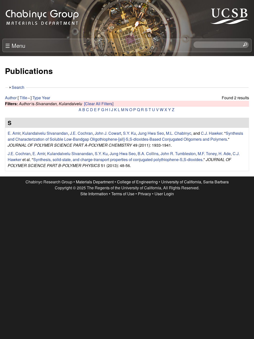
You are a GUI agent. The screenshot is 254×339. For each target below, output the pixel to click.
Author (11, 98)
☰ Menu (15, 45)
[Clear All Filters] (98, 103)
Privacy (144, 194)
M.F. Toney (207, 153)
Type (36, 98)
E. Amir (14, 133)
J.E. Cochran (81, 133)
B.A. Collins (148, 153)
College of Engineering (137, 182)
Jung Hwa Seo (151, 133)
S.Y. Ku (129, 133)
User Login (164, 194)
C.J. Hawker (211, 133)
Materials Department (95, 182)
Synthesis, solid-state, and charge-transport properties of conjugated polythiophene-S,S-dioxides (117, 159)
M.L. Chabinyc (178, 133)
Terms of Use (122, 194)
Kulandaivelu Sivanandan (45, 133)
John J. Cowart (108, 133)
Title (23, 98)
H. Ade (225, 153)
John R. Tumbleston (178, 153)
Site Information (94, 194)
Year (46, 98)
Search (18, 87)
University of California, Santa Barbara (195, 182)
